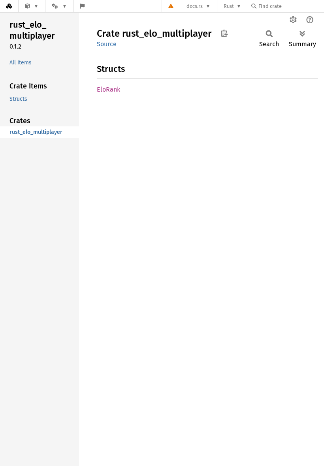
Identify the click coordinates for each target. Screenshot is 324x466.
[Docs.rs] (9, 6)
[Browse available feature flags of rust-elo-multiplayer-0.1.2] (82, 6)
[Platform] (59, 6)
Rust (229, 6)
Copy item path (224, 33)
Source (107, 44)
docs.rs (194, 6)
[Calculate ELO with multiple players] (32, 6)
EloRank (108, 89)
